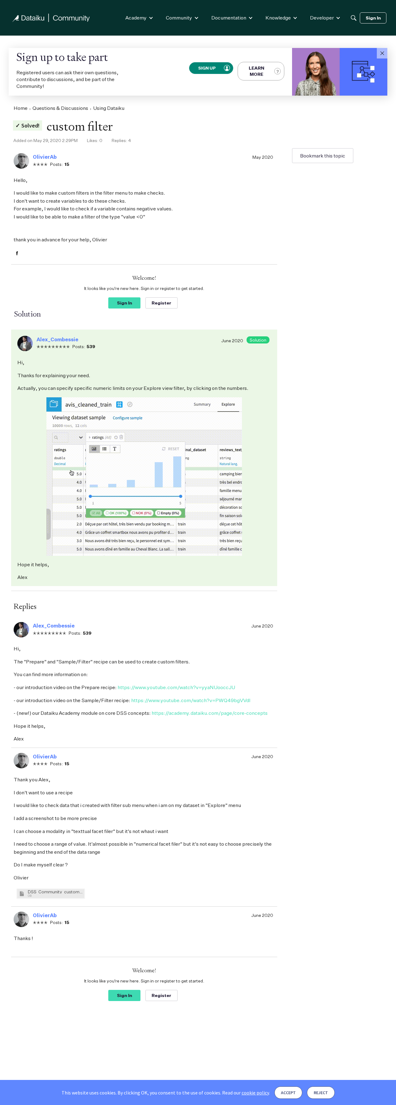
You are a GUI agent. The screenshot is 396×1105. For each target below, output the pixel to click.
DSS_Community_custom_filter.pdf (55, 892)
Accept (288, 1092)
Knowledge (278, 18)
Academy (136, 18)
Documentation (228, 18)
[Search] (353, 18)
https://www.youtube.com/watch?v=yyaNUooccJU (176, 687)
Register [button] (161, 302)
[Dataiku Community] (51, 18)
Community (179, 18)
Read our (245, 1093)
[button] (382, 53)
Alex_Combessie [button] (57, 339)
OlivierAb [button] (45, 157)
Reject (321, 1092)
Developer (322, 18)
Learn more (256, 71)
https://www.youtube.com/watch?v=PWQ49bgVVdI (191, 700)
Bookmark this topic (322, 156)
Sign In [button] (124, 302)
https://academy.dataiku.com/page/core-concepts (210, 713)
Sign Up (207, 68)
